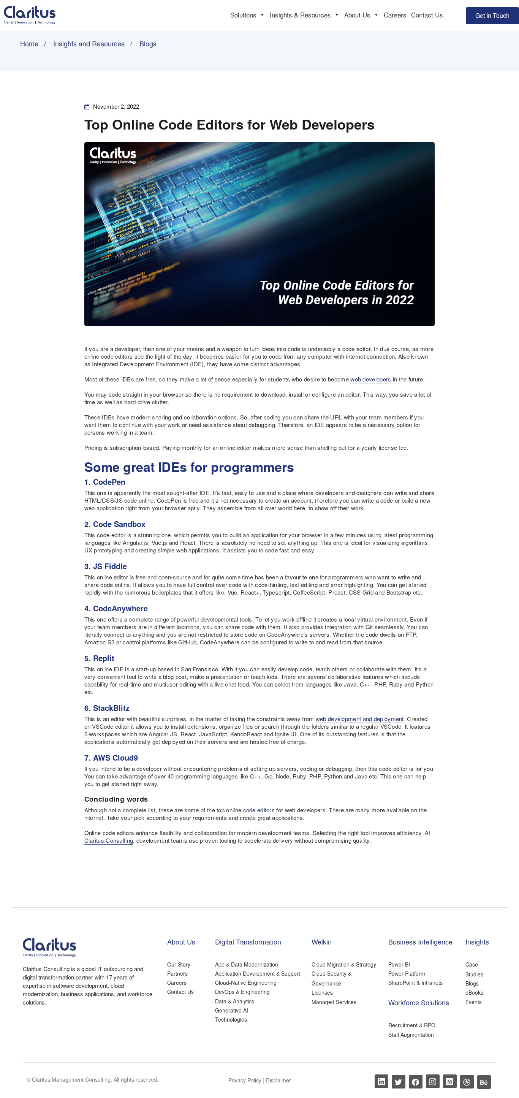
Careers (395, 14)
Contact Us (427, 14)
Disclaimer (278, 1080)
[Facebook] (415, 1082)
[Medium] (450, 1081)
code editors (259, 810)
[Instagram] (433, 1081)
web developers (370, 379)
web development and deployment (360, 719)
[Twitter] (398, 1082)
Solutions (243, 14)
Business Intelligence (420, 941)
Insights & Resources (300, 14)
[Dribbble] (467, 1082)
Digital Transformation (248, 941)
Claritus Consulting (108, 840)
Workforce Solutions (418, 1002)
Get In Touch (492, 15)
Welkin (322, 941)
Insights (477, 941)
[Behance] (484, 1082)
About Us (357, 14)
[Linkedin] (381, 1081)
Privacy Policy (245, 1080)
